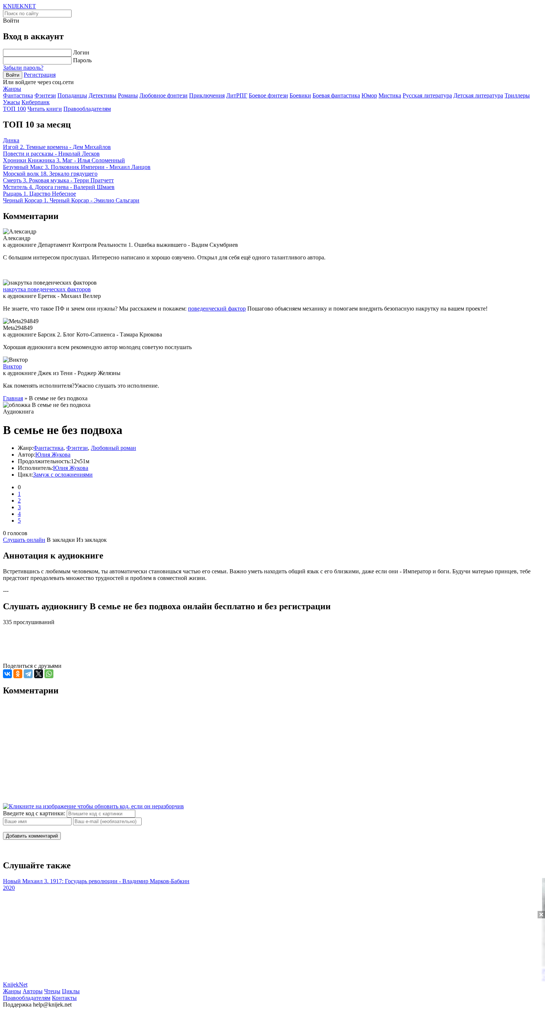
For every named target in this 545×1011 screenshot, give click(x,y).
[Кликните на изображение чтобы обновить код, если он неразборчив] (93, 806)
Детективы (102, 95)
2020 (9, 888)
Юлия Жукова (52, 454)
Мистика (390, 95)
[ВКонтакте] (7, 673)
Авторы (33, 991)
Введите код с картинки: (34, 813)
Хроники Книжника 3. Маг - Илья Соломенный (64, 160)
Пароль (82, 60)
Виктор (12, 366)
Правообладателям (87, 109)
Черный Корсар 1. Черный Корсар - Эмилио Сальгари (71, 200)
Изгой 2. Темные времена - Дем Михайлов (57, 147)
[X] (38, 673)
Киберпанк (36, 102)
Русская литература (427, 95)
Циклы (71, 991)
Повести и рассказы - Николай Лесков (51, 153)
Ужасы (11, 102)
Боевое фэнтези (268, 95)
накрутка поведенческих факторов (47, 289)
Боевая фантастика (336, 95)
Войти (12, 75)
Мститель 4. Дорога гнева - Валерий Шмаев (59, 187)
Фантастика (18, 95)
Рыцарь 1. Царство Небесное (39, 193)
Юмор (369, 95)
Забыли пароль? (23, 67)
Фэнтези (45, 95)
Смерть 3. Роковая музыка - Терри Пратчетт (58, 180)
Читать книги (44, 109)
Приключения (207, 95)
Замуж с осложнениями (63, 474)
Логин (81, 52)
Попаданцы (72, 95)
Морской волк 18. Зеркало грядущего (50, 173)
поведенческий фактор (217, 308)
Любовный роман (113, 448)
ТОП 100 (14, 109)
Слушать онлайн (24, 540)
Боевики (300, 95)
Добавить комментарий (32, 836)
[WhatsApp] (48, 673)
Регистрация (40, 75)
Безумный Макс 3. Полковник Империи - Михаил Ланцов (77, 167)
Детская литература (478, 95)
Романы (128, 95)
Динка (11, 140)
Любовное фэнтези (163, 95)
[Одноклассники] (17, 673)
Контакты (64, 998)
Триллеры (517, 95)
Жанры (12, 89)
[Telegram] (28, 673)
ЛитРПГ (236, 95)
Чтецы (52, 991)
